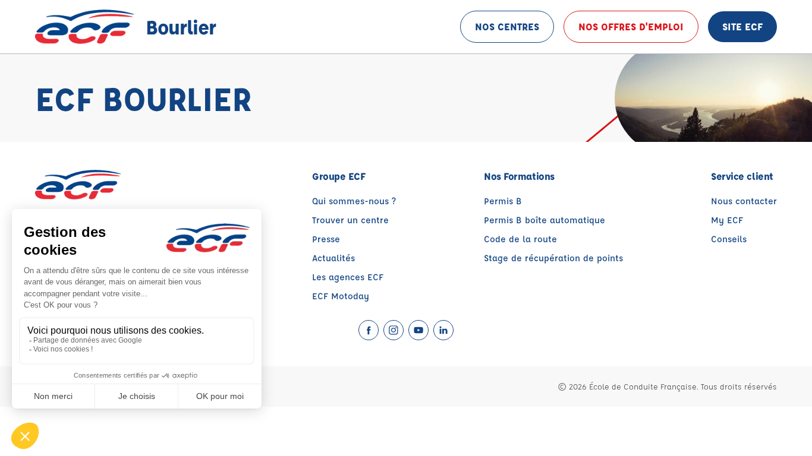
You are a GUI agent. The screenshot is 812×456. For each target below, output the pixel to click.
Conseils (729, 239)
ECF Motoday (340, 296)
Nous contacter (744, 201)
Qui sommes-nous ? (354, 201)
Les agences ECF (347, 277)
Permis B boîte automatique (544, 220)
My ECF (727, 220)
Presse (326, 239)
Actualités (333, 258)
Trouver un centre (350, 220)
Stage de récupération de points (553, 258)
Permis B (503, 201)
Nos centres (507, 26)
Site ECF (742, 26)
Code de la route (520, 239)
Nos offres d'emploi (631, 26)
